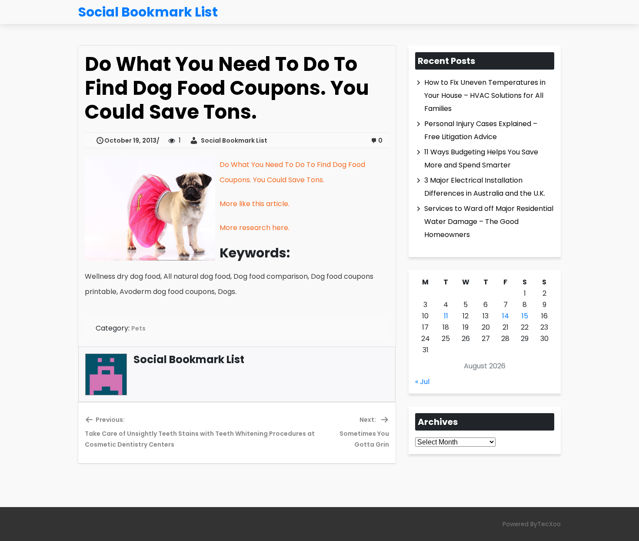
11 (446, 316)
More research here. (255, 228)
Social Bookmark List (232, 140)
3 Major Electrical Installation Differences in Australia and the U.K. (484, 186)
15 (525, 316)
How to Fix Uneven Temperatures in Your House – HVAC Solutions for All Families (485, 95)
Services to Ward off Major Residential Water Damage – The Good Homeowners (488, 222)
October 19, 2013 (130, 140)
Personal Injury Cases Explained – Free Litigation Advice (480, 130)
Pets (138, 328)
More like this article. (255, 204)
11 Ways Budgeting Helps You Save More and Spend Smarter (481, 158)
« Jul (422, 382)
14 (505, 316)
